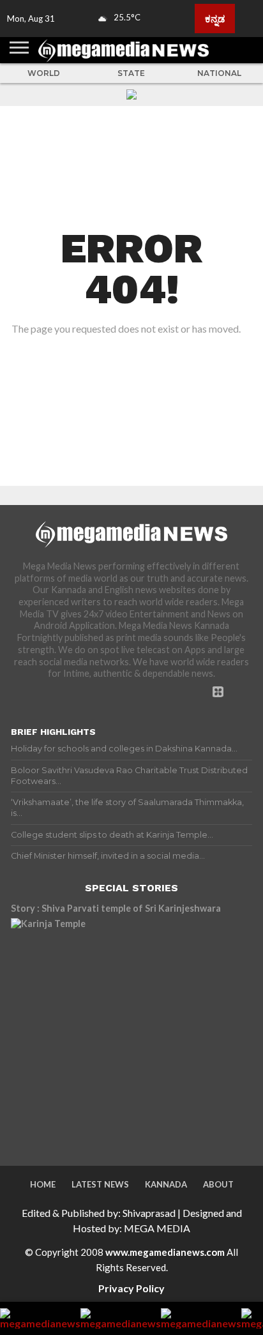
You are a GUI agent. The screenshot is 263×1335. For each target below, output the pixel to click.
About (218, 1184)
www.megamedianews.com (165, 1252)
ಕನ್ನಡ (215, 18)
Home (43, 1184)
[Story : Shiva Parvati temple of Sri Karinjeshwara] (122, 1030)
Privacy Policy (131, 1288)
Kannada (166, 1184)
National (219, 73)
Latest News (100, 1184)
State (131, 73)
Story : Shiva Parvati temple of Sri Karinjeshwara (116, 908)
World (43, 73)
